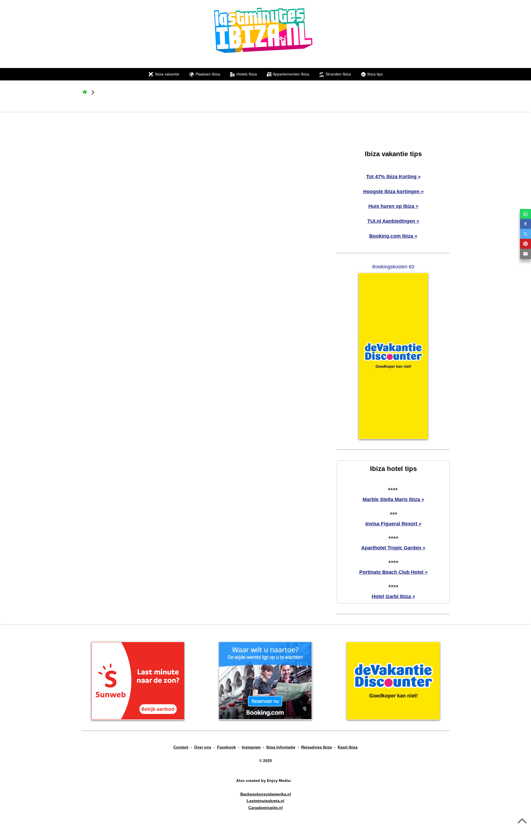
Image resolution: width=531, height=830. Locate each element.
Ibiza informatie (280, 747)
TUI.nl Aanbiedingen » (393, 221)
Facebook (226, 747)
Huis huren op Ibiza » (393, 206)
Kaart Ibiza (348, 747)
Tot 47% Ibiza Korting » (393, 176)
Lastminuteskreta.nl (265, 800)
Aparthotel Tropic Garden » (393, 548)
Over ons (202, 747)
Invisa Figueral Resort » (393, 524)
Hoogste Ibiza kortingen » (393, 191)
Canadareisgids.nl (265, 807)
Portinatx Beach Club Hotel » (393, 572)
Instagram (251, 747)
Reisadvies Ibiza (316, 747)
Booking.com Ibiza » (393, 236)
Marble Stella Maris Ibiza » (393, 499)
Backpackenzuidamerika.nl (265, 794)
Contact (180, 747)
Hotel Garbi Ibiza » (393, 596)
